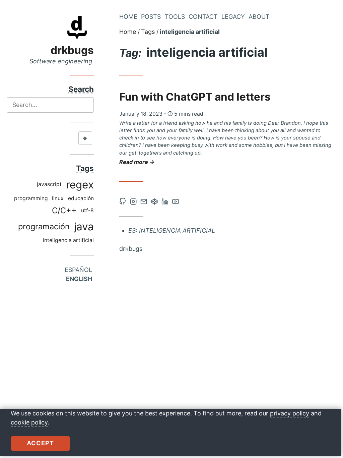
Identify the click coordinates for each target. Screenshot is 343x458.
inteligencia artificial (68, 240)
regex (80, 184)
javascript (49, 184)
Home (128, 16)
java (84, 226)
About (259, 16)
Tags (148, 31)
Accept (40, 443)
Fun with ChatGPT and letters (195, 96)
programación (44, 226)
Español (78, 269)
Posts (151, 16)
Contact (203, 16)
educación (81, 198)
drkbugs (72, 50)
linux (58, 198)
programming (31, 198)
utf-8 (87, 210)
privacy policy (289, 413)
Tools (175, 16)
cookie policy (29, 422)
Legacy (233, 16)
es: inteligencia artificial (171, 230)
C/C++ (64, 210)
